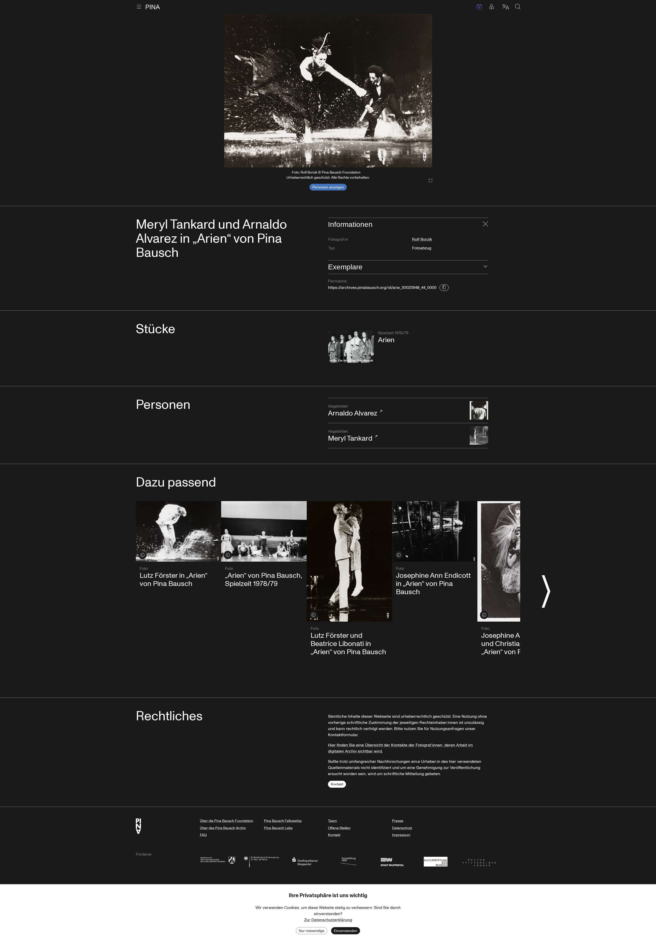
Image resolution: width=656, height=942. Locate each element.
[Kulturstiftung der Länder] (479, 861)
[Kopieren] (444, 287)
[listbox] (328, 90)
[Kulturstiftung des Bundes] (436, 861)
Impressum (401, 835)
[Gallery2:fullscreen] (428, 180)
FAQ (203, 835)
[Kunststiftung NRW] (348, 861)
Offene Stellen (339, 828)
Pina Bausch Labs (278, 828)
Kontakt (337, 784)
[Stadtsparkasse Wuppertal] (305, 861)
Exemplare (345, 267)
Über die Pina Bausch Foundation (226, 820)
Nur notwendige (311, 931)
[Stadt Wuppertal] (392, 861)
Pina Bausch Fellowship (283, 820)
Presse (397, 820)
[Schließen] (485, 224)
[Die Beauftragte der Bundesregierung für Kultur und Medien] (261, 861)
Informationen (350, 224)
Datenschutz (402, 828)
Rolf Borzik (422, 239)
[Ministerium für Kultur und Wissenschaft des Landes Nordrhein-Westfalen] (218, 861)
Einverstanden (345, 931)
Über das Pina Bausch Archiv (223, 828)
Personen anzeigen (328, 187)
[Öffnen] (485, 267)
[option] (328, 90)
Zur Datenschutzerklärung (328, 920)
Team (332, 820)
